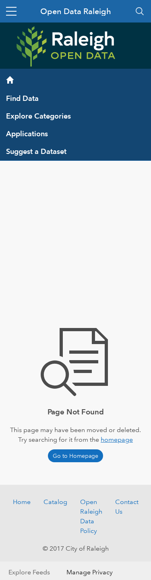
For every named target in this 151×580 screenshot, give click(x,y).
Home (22, 502)
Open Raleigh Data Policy (91, 516)
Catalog (55, 502)
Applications (27, 133)
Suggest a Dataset (36, 151)
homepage (117, 439)
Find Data (22, 98)
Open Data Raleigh (75, 11)
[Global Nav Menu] (11, 11)
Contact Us (127, 506)
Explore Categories (38, 116)
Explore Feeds (29, 572)
